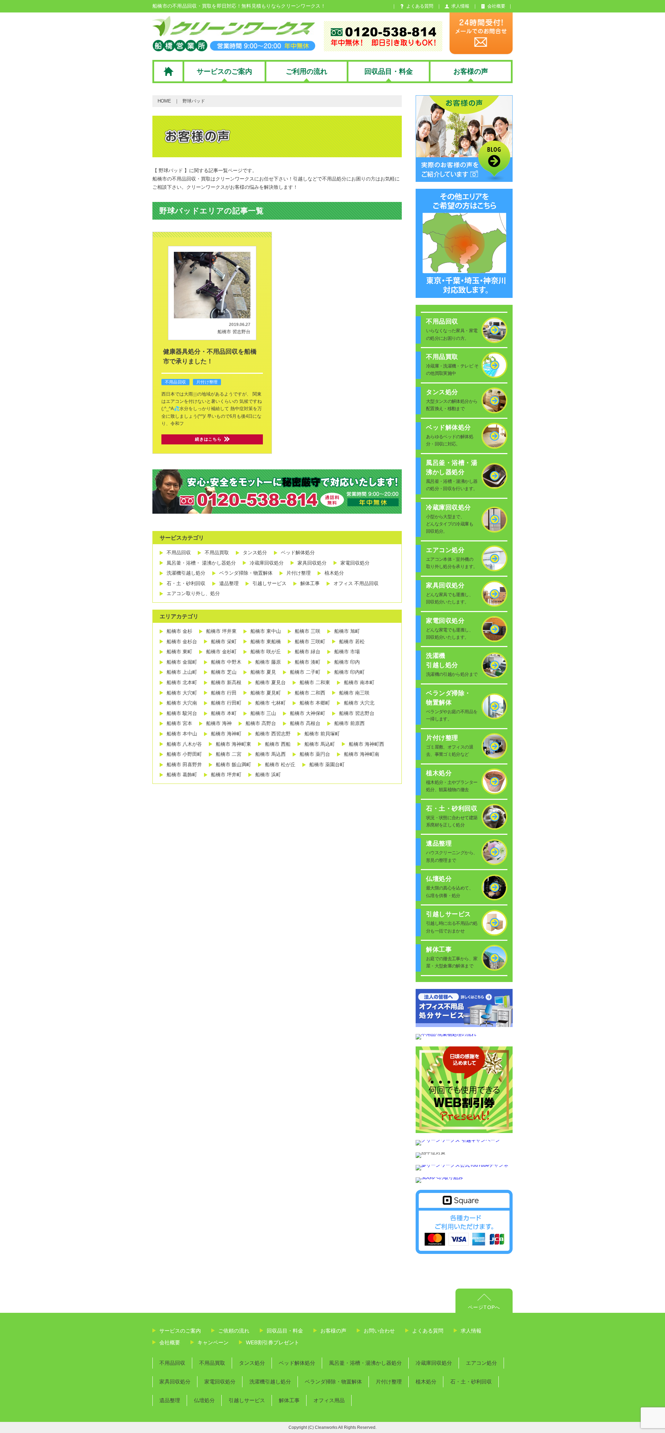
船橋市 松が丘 (280, 764)
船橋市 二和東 (315, 682)
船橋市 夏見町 (265, 693)
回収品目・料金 (285, 1331)
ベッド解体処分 (298, 552)
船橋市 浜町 (268, 774)
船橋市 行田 (224, 693)
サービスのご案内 (180, 1331)
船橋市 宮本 (179, 723)
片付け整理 (207, 382)
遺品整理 (229, 583)
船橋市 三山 (263, 713)
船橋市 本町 (224, 713)
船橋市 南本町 (359, 682)
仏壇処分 (204, 1400)
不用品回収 (175, 382)
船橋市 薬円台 (315, 754)
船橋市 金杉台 (182, 641)
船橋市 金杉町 (221, 651)
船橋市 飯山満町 (233, 764)
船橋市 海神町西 (366, 744)
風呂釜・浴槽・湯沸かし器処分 (365, 1363)
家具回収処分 (312, 563)
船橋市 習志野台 (234, 331)
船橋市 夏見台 (270, 682)
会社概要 (169, 1342)
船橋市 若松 (352, 641)
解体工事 (310, 583)
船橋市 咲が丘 (265, 651)
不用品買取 (217, 552)
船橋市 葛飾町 (182, 774)
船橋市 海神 (219, 723)
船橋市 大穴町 (182, 693)
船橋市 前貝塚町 (322, 733)
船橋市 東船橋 (265, 641)
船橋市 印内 (347, 662)
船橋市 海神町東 (233, 744)
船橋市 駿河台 (182, 713)
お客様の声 (333, 1331)
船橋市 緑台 (307, 651)
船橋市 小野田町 (184, 754)
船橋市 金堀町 (182, 662)
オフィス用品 (329, 1400)
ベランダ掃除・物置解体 (246, 573)
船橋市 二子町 (305, 672)
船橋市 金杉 (179, 631)
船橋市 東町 (179, 651)
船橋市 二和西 (310, 693)
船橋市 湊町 (307, 662)
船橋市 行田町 (226, 703)
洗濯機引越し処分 (186, 573)
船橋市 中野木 (226, 662)
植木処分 (334, 573)
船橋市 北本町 (182, 682)
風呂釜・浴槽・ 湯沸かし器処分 (201, 563)
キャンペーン (213, 1342)
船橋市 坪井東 (221, 631)
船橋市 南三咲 (354, 693)
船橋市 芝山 (224, 672)
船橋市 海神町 (226, 733)
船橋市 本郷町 (315, 703)
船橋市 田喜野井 (184, 764)
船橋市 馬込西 (270, 754)
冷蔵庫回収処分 (267, 563)
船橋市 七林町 (270, 703)
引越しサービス (269, 583)
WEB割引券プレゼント (272, 1342)
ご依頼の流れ (233, 1331)
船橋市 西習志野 (273, 733)
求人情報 (471, 1331)
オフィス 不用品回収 (356, 583)
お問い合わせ (379, 1331)
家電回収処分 (355, 563)
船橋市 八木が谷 (184, 744)
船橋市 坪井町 (226, 774)
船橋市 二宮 (228, 754)
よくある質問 (427, 1331)
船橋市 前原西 (349, 723)
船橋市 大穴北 (359, 703)
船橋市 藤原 (268, 662)
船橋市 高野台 (261, 723)
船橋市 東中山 (265, 631)
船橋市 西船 (278, 744)
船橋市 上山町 (182, 672)
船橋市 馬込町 (319, 744)
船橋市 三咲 (307, 631)
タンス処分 (255, 552)
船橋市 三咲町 (310, 641)
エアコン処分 (481, 1363)
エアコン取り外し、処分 (193, 593)
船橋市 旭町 (347, 631)
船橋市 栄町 (224, 641)
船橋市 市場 (347, 651)
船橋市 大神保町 (307, 713)
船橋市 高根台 (305, 723)
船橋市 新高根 (226, 682)
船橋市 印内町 (349, 672)
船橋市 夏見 (263, 672)
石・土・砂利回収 (186, 583)
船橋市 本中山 (182, 733)
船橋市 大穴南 (182, 703)
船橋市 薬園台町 (327, 764)
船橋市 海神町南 (361, 754)
